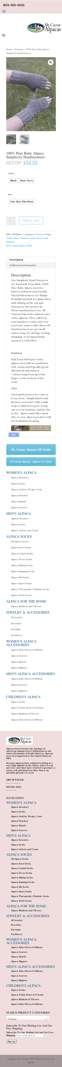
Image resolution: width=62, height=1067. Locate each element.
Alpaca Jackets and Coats (24, 530)
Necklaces (16, 635)
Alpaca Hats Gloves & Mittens (27, 649)
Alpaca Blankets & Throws (25, 713)
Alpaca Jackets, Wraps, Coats (26, 489)
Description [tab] (16, 259)
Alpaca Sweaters (20, 477)
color (11, 173)
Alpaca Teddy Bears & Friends (27, 707)
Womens (19, 49)
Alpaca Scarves (19, 507)
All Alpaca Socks (19, 541)
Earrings (16, 629)
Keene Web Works (32, 1059)
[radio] (13, 180)
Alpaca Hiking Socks (22, 565)
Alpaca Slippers (19, 667)
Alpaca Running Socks (22, 571)
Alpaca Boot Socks (21, 547)
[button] (51, 62)
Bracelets (16, 623)
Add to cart (31, 220)
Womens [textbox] (27, 1019)
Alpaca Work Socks (21, 595)
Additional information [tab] (23, 265)
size (10, 194)
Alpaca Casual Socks (22, 553)
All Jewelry (17, 617)
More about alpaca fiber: (19, 245)
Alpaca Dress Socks (21, 559)
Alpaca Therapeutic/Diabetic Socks (30, 589)
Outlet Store (12, 238)
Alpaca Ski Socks (20, 577)
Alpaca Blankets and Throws (26, 606)
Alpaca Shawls (18, 501)
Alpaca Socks (18, 483)
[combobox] (28, 1017)
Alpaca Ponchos (19, 495)
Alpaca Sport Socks (21, 583)
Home (9, 49)
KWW (31, 1062)
